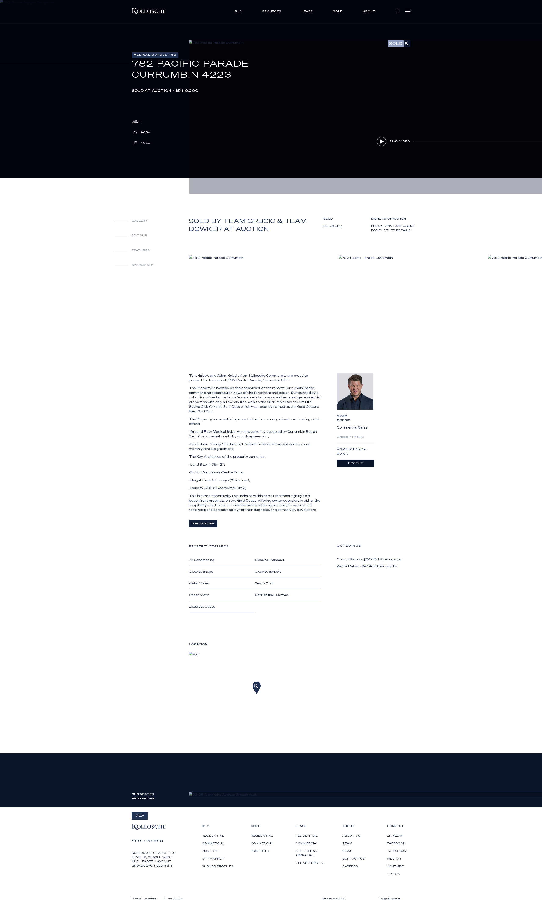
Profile (355, 463)
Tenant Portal (310, 862)
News (347, 851)
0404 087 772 (351, 448)
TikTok (393, 873)
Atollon (396, 898)
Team (347, 843)
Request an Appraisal (307, 853)
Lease (307, 11)
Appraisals (143, 265)
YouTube (395, 866)
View (140, 815)
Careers (350, 866)
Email (343, 453)
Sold (338, 11)
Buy (238, 11)
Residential (262, 835)
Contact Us (353, 858)
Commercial (262, 843)
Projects (272, 11)
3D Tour (139, 235)
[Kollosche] (148, 11)
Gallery (140, 220)
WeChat (394, 858)
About (369, 11)
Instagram (397, 851)
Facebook (396, 843)
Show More (203, 523)
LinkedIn (395, 835)
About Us (351, 835)
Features (141, 250)
